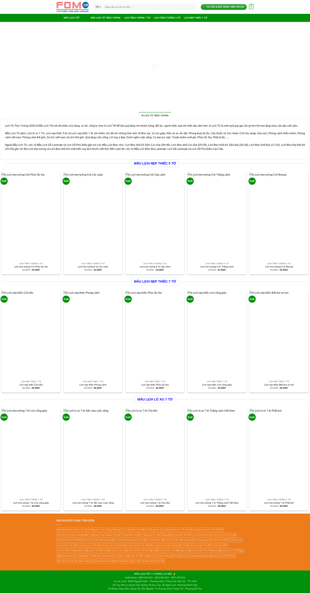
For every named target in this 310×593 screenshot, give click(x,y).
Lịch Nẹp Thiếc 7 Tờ (195, 18)
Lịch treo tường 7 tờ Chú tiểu (155, 502)
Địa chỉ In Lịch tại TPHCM (222, 556)
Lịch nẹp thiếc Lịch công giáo (217, 384)
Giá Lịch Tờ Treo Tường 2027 (158, 535)
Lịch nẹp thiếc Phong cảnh (93, 384)
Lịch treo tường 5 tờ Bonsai (279, 266)
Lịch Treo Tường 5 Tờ (167, 18)
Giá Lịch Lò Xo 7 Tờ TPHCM (209, 529)
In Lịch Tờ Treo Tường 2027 (181, 540)
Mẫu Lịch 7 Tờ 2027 (94, 550)
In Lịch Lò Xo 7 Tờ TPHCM (70, 540)
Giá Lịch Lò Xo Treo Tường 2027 (72, 535)
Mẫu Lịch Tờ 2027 (134, 556)
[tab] (155, 115)
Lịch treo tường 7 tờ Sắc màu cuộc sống (93, 502)
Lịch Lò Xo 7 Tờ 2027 (67, 545)
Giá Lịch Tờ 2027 (133, 535)
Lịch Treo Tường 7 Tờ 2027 (199, 545)
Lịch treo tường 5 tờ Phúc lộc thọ (31, 266)
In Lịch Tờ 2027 (157, 540)
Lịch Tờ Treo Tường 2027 (69, 550)
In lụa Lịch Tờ (204, 540)
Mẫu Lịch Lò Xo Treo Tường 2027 (73, 556)
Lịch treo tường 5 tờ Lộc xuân (93, 266)
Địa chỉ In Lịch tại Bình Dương (193, 556)
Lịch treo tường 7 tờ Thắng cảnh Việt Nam (217, 502)
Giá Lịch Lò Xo (156, 529)
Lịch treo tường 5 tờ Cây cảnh (155, 266)
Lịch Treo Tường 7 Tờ (137, 18)
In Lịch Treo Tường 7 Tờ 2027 (133, 540)
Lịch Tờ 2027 (221, 545)
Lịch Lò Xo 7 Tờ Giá (90, 545)
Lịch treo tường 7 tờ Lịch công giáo (31, 502)
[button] (73, 18)
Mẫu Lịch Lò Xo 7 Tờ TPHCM (202, 550)
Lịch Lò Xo (237, 540)
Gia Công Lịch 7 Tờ (95, 529)
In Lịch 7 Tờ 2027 (183, 535)
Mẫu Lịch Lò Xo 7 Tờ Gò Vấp (138, 550)
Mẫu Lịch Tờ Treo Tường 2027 (161, 556)
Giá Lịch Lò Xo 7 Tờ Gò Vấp (179, 529)
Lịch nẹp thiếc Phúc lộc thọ (155, 384)
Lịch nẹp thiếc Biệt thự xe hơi (279, 384)
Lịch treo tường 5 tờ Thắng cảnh (217, 266)
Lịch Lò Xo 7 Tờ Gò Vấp (114, 545)
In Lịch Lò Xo (201, 535)
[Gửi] (193, 7)
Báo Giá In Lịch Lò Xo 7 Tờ (70, 529)
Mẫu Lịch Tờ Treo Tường (106, 18)
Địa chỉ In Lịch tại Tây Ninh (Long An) (74, 561)
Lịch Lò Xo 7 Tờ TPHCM (140, 545)
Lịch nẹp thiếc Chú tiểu (31, 384)
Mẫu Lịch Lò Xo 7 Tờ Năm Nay (170, 550)
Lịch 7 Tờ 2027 (221, 540)
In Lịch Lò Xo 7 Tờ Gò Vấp (223, 535)
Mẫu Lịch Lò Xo (114, 550)
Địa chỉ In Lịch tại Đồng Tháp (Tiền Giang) (115, 561)
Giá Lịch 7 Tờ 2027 (137, 529)
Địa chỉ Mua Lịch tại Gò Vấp (151, 561)
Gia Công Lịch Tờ (116, 529)
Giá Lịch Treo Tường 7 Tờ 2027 (107, 535)
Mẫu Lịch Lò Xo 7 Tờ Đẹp (231, 550)
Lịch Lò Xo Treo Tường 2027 (168, 545)
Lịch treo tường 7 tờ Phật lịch (279, 502)
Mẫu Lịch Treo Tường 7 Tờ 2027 (107, 556)
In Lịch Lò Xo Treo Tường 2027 (101, 540)
